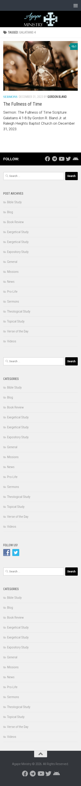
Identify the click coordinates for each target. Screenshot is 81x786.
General (12, 262)
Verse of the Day (17, 331)
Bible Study (14, 202)
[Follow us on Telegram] (54, 158)
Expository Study (18, 252)
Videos (11, 341)
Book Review (15, 222)
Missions (13, 272)
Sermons (10, 96)
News (10, 282)
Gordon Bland (57, 96)
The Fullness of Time (22, 104)
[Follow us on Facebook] (47, 158)
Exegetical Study (18, 232)
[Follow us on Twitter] (68, 158)
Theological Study (18, 311)
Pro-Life (12, 292)
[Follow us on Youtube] (61, 158)
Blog (10, 212)
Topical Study (15, 321)
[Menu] (75, 5)
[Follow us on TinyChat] (75, 158)
